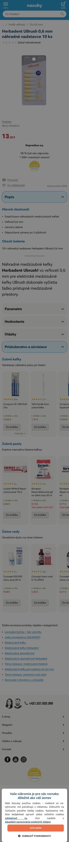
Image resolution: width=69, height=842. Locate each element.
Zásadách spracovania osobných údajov (28, 821)
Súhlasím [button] (35, 827)
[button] (34, 836)
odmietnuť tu (16, 818)
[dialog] (34, 815)
